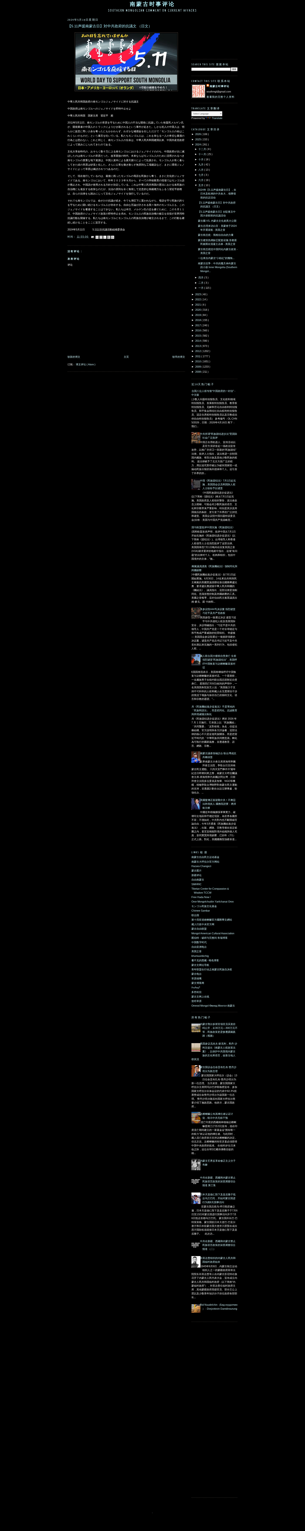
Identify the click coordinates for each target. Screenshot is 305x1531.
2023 (198, 294)
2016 (198, 330)
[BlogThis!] (101, 237)
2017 (198, 325)
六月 (201, 180)
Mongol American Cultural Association (212, 933)
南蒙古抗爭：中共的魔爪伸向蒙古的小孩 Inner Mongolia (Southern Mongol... (217, 267)
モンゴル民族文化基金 (204, 906)
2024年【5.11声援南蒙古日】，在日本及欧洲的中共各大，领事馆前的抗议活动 (217, 193)
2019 (198, 315)
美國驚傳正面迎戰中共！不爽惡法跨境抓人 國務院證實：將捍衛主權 (218, 804)
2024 (198, 144)
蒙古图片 (196, 870)
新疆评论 (196, 875)
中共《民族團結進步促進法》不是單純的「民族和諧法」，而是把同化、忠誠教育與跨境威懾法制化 (213, 710)
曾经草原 (196, 1001)
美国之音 (196, 951)
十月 (201, 159)
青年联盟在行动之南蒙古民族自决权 (211, 969)
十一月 (202, 154)
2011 (198, 356)
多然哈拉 (196, 992)
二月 (201, 282)
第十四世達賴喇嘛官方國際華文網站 (211, 919)
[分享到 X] (104, 237)
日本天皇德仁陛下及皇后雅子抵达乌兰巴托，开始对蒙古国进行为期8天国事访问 (218, 1198)
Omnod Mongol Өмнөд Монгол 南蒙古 (213, 1005)
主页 (126, 356)
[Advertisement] (125, 345)
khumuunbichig (200, 955)
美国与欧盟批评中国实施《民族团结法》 (212, 527)
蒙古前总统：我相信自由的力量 (216, 234)
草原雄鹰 (196, 978)
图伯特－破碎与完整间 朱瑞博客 (209, 937)
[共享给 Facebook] (108, 237)
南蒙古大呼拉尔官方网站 (205, 861)
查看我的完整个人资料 (220, 96)
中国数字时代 (199, 942)
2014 (198, 340)
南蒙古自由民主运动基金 (205, 857)
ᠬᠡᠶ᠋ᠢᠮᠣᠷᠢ (195, 987)
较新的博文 (74, 356)
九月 (201, 164)
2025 (198, 139)
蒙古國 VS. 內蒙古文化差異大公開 (217, 220)
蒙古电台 (196, 973)
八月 (201, 169)
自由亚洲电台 (199, 946)
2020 (198, 309)
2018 (198, 320)
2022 (198, 299)
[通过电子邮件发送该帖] (92, 236)
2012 (198, 351)
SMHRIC (196, 884)
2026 (198, 134)
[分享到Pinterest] (112, 237)
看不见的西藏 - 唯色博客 (205, 960)
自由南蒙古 (197, 879)
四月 (201, 277)
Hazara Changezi (201, 866)
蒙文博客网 (197, 982)
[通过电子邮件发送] (97, 237)
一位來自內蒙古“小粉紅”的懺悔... (216, 258)
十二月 (202, 149)
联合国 (195, 915)
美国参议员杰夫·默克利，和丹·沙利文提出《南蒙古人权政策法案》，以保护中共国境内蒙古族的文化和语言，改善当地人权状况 (214, 1051)
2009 (198, 366)
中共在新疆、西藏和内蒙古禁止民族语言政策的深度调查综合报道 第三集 (218, 1181)
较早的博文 (178, 356)
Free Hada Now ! (201, 897)
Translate (217, 118)
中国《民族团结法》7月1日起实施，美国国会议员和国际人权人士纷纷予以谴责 (218, 484)
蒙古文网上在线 (200, 996)
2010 (198, 361)
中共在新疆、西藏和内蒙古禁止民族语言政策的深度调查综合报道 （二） (218, 1245)
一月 (201, 287)
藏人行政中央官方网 (202, 924)
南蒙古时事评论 (152, 4)
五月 (201, 185)
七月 (201, 174)
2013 (198, 346)
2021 (198, 304)
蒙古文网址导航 (200, 965)
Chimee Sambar (200, 910)
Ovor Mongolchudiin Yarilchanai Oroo (212, 901)
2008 (198, 371)
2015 (198, 335)
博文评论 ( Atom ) (85, 364)
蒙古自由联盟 (199, 928)
